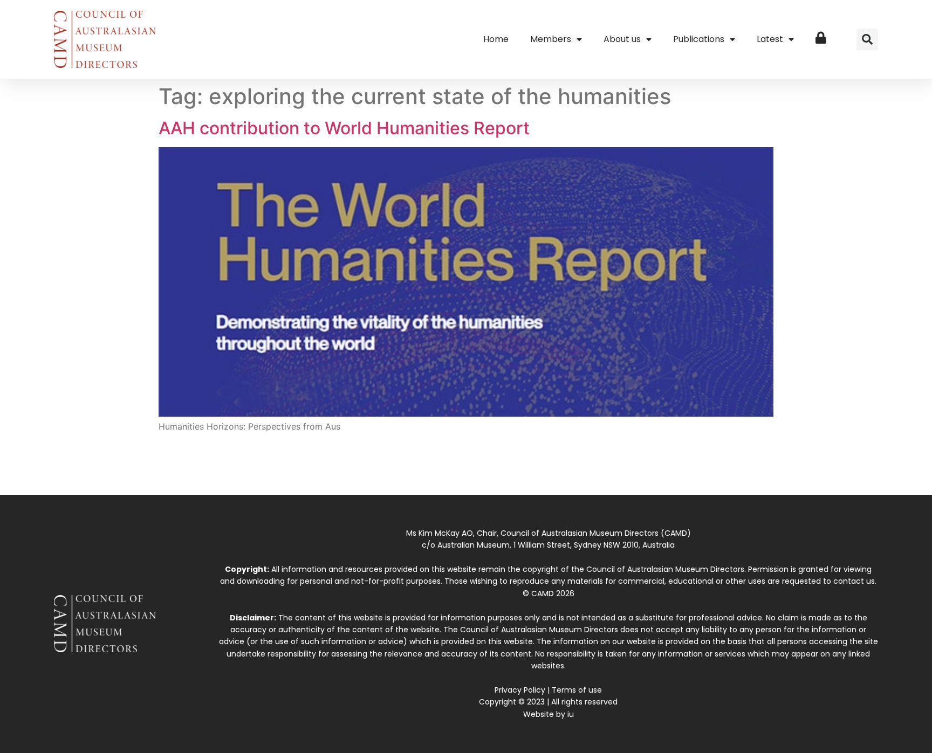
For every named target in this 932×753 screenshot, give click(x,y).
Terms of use (577, 690)
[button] (867, 39)
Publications (698, 39)
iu (570, 714)
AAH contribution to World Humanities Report (344, 128)
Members (550, 39)
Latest (770, 39)
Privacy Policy (520, 690)
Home (496, 39)
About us (622, 39)
